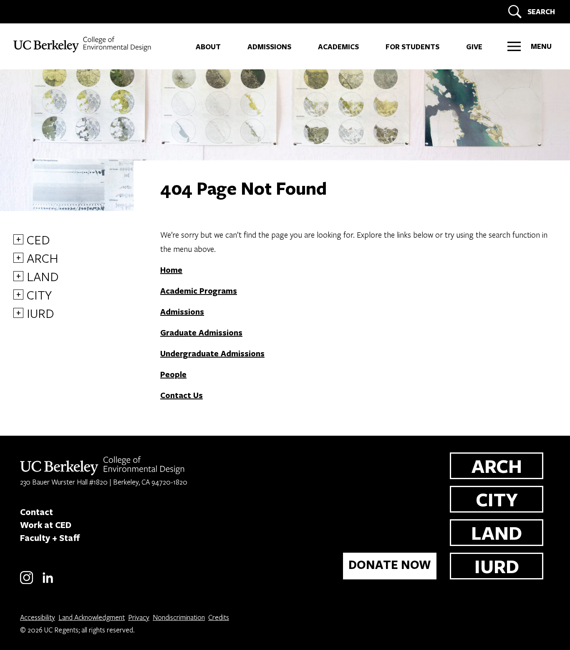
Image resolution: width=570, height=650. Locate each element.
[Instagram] (26, 582)
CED (38, 239)
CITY (39, 294)
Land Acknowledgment (91, 617)
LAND (43, 276)
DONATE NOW (389, 564)
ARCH (42, 257)
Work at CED (45, 525)
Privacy (138, 617)
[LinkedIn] (47, 582)
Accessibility (37, 617)
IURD (40, 313)
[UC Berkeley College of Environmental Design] (83, 44)
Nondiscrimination (179, 617)
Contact (36, 512)
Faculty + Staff (50, 537)
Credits (218, 617)
